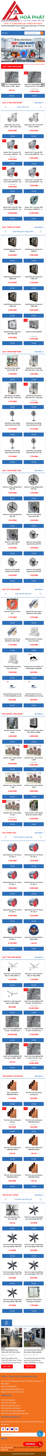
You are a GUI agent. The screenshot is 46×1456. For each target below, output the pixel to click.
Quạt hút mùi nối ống (23, 594)
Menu (6, 33)
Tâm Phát (11, 1450)
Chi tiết (11, 96)
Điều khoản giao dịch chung (10, 1405)
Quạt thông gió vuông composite (23, 231)
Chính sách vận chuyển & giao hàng (13, 1411)
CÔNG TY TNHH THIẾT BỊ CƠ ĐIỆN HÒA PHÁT (27, 1447)
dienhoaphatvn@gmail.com (14, 1389)
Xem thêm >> (39, 103)
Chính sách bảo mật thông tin (11, 1408)
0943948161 (12, 1386)
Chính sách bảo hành (8, 1400)
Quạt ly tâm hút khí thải (23, 107)
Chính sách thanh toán (8, 1403)
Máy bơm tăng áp (23, 1199)
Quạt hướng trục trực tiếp (23, 837)
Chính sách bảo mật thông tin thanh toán (14, 1413)
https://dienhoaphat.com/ (16, 1392)
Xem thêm (7, 1366)
